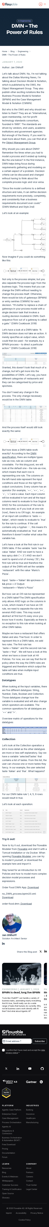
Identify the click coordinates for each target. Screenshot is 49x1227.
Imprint (9, 1213)
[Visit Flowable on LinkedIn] (18, 1068)
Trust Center (31, 1185)
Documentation (8, 1153)
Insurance (30, 1114)
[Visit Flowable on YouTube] (29, 1068)
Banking (29, 1110)
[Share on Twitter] (41, 951)
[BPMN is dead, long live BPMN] (21, 974)
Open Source (8, 1193)
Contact (29, 1181)
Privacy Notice (37, 1213)
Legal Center (31, 1189)
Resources (6, 1168)
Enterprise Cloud (9, 1114)
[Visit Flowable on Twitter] (6, 1068)
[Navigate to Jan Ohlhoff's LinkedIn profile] (3, 943)
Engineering (23, 51)
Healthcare (31, 1118)
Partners (29, 1172)
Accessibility (21, 1213)
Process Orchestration (11, 1122)
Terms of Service (23, 1062)
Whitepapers (7, 1181)
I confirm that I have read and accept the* (25, 1051)
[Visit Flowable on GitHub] (42, 1068)
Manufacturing (32, 1122)
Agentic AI (6, 1126)
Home (4, 51)
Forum (4, 1157)
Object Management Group (21, 142)
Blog (13, 51)
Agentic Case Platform (11, 1110)
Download (33, 887)
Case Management (10, 1118)
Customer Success (10, 1185)
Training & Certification (12, 1189)
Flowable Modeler (21, 856)
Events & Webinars (10, 1176)
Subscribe (40, 1041)
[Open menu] (45, 4)
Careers (29, 1176)
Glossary (6, 1197)
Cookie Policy (25, 1220)
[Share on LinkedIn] (45, 951)
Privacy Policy (7, 1062)
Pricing (5, 1149)
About (28, 1168)
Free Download (8, 1144)
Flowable (22, 849)
